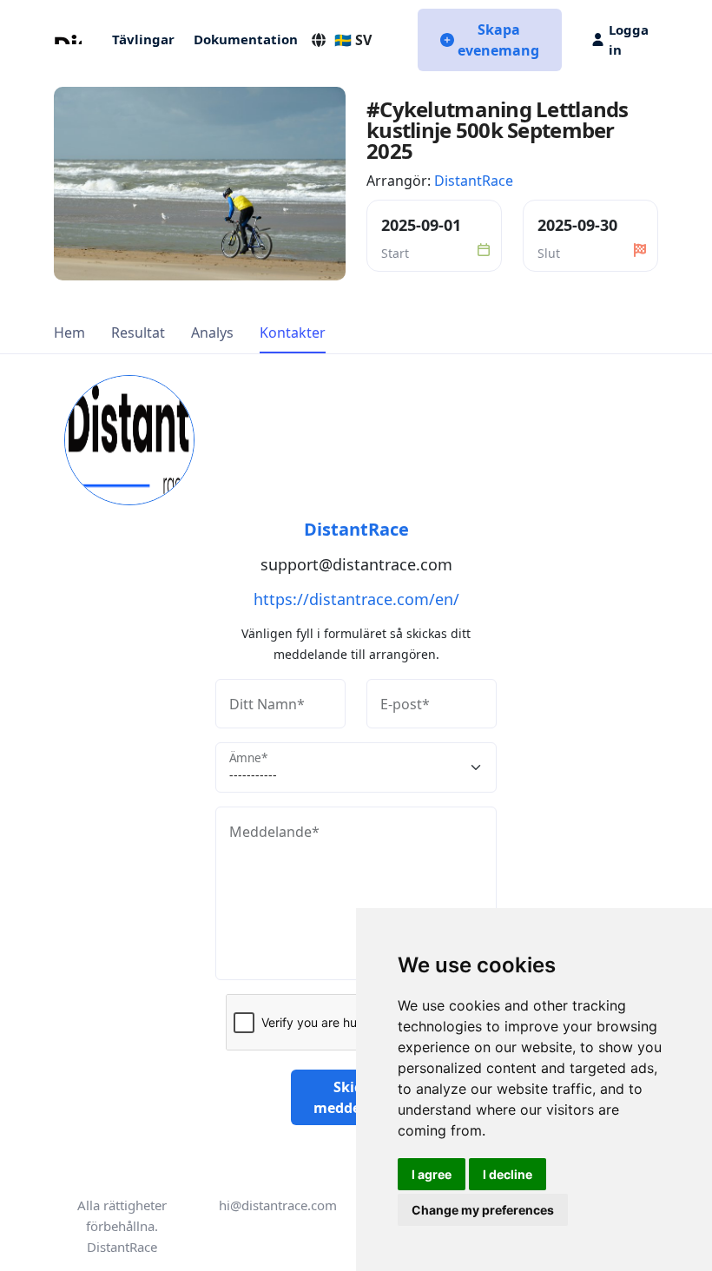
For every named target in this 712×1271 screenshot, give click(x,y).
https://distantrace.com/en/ (356, 599)
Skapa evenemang (498, 40)
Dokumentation (246, 39)
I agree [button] (432, 1174)
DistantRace (473, 180)
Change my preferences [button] (483, 1209)
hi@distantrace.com (278, 1205)
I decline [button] (507, 1174)
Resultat (138, 332)
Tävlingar (143, 39)
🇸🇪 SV (353, 39)
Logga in (629, 39)
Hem (69, 332)
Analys (212, 332)
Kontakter (293, 332)
